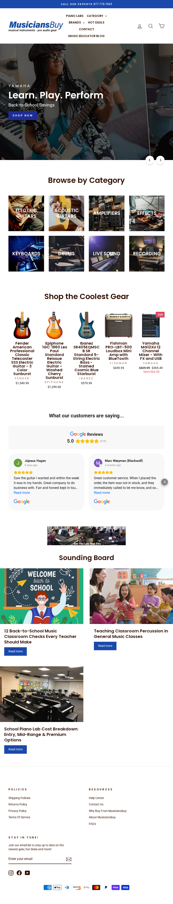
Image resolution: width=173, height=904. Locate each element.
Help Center (96, 798)
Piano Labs (75, 16)
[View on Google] (18, 463)
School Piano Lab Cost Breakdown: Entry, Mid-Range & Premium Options (41, 734)
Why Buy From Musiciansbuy (108, 811)
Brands (75, 22)
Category (95, 16)
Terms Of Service (19, 817)
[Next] (160, 160)
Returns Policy (17, 804)
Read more (15, 651)
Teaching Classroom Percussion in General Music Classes (131, 633)
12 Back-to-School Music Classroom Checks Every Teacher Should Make (40, 636)
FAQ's (92, 823)
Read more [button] (22, 493)
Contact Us (96, 804)
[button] (8, 482)
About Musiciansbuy (102, 817)
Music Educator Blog (86, 36)
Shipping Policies (19, 798)
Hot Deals (96, 22)
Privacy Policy (17, 811)
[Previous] (150, 160)
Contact (86, 29)
